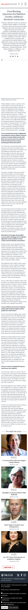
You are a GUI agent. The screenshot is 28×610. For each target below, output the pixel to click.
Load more (7, 567)
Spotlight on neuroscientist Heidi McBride (14, 493)
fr (19, 4)
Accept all (4, 607)
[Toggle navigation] (25, 4)
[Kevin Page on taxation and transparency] (14, 509)
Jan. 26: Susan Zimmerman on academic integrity (14, 558)
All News (13, 522)
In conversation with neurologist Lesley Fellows (14, 461)
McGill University (19, 578)
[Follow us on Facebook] (21, 575)
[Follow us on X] (18, 575)
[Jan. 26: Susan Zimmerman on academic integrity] (14, 542)
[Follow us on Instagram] (24, 575)
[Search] (22, 4)
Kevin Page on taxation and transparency (14, 526)
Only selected (13, 607)
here (23, 130)
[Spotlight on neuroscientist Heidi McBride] (14, 477)
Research (14, 457)
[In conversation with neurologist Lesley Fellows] (14, 445)
